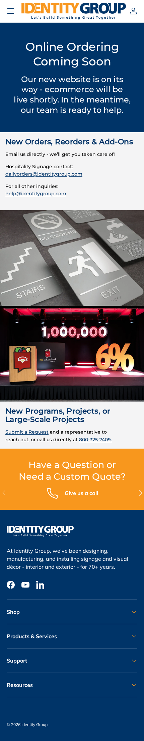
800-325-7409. (95, 440)
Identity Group (34, 724)
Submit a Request (27, 432)
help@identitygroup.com (35, 194)
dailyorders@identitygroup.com (43, 174)
